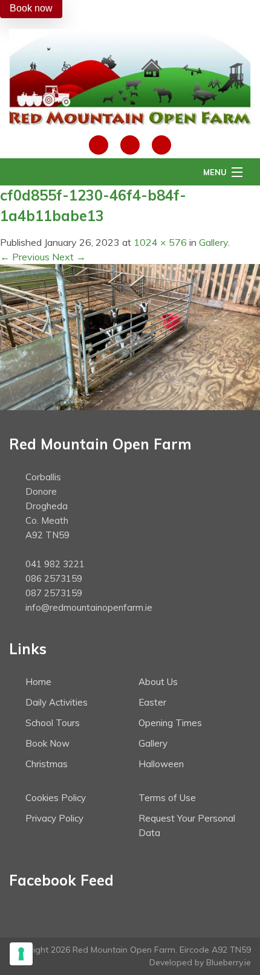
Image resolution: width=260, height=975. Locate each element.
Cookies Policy (55, 797)
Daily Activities (56, 702)
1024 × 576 (160, 242)
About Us (158, 681)
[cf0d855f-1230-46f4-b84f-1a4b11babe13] (130, 336)
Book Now (47, 743)
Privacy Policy (54, 818)
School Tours (52, 723)
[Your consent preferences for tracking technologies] (21, 953)
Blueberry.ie (228, 962)
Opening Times (170, 723)
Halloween (161, 764)
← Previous (25, 257)
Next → (69, 257)
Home (38, 681)
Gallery (213, 242)
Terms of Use (167, 797)
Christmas (46, 764)
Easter (152, 702)
